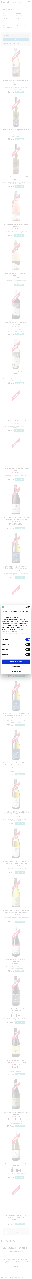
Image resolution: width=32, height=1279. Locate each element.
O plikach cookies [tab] (25, 611)
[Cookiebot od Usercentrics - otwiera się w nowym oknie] (23, 607)
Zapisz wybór (16, 666)
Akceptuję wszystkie (16, 661)
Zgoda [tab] (5, 611)
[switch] (27, 644)
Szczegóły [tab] (14, 611)
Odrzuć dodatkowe (16, 671)
